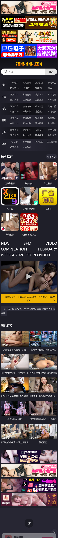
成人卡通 (39, 106)
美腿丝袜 (14, 123)
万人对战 (39, 82)
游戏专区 (52, 82)
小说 (4, 132)
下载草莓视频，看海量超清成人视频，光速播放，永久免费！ (29, 298)
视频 (4, 96)
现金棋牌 (39, 87)
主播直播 (39, 99)
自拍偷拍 (27, 94)
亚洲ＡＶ (14, 94)
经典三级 (27, 111)
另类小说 (27, 135)
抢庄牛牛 (52, 87)
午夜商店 (27, 142)
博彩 (4, 84)
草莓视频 (39, 142)
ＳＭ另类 (52, 99)
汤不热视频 (52, 142)
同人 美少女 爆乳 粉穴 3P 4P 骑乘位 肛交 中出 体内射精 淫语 (28, 310)
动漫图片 (52, 118)
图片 (4, 120)
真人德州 (27, 82)
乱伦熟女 (39, 111)
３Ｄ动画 (52, 94)
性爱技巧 (52, 135)
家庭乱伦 (27, 130)
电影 (4, 108)
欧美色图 (39, 118)
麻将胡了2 (14, 87)
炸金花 (27, 87)
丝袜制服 (27, 99)
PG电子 (14, 82)
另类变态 (52, 111)
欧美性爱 (52, 106)
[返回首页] (54, 532)
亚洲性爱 (14, 106)
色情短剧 (27, 147)
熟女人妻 (14, 99)
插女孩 (14, 142)
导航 (4, 144)
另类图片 (52, 123)
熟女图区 (39, 123)
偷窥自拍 (14, 118)
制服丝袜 (14, 111)
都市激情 (14, 130)
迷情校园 (14, 135)
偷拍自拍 (27, 106)
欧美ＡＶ (39, 94)
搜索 (51, 71)
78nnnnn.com (29, 64)
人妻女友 (39, 130)
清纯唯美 (27, 123)
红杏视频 (14, 147)
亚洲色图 (27, 118)
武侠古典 (52, 130)
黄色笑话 (39, 135)
